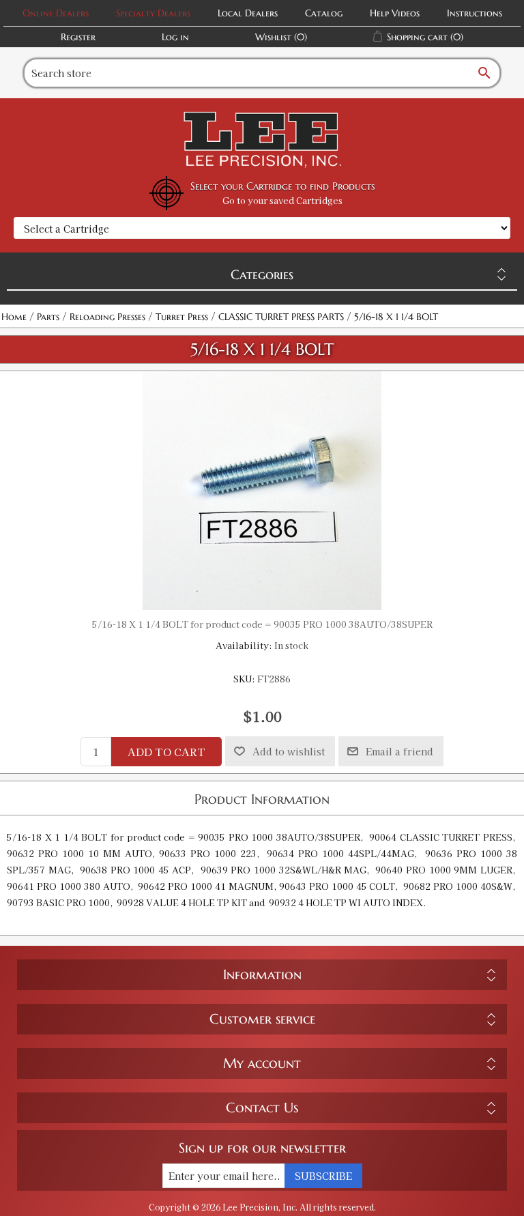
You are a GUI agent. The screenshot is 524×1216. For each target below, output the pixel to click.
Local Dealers (248, 13)
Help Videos (395, 13)
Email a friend (399, 751)
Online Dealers (56, 13)
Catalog (324, 13)
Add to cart (166, 751)
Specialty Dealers (153, 13)
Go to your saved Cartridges (282, 200)
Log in (175, 37)
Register (78, 37)
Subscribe (323, 1176)
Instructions (474, 13)
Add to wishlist (288, 751)
